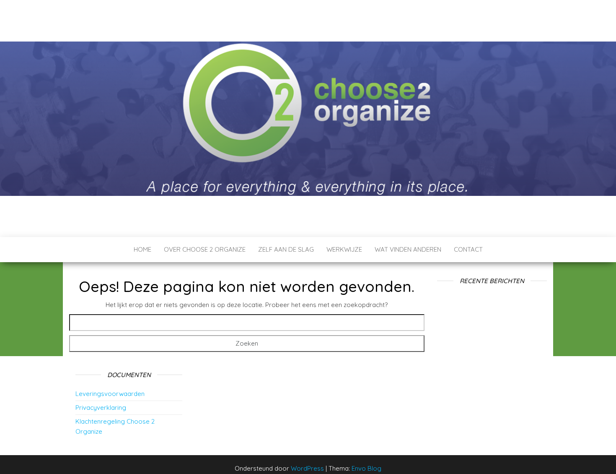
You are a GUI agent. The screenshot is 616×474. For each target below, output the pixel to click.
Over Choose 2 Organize (205, 249)
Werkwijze (344, 249)
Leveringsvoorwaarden (110, 394)
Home (142, 249)
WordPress (307, 468)
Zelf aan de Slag (286, 249)
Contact (468, 249)
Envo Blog (366, 468)
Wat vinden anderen (408, 249)
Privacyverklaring (100, 407)
